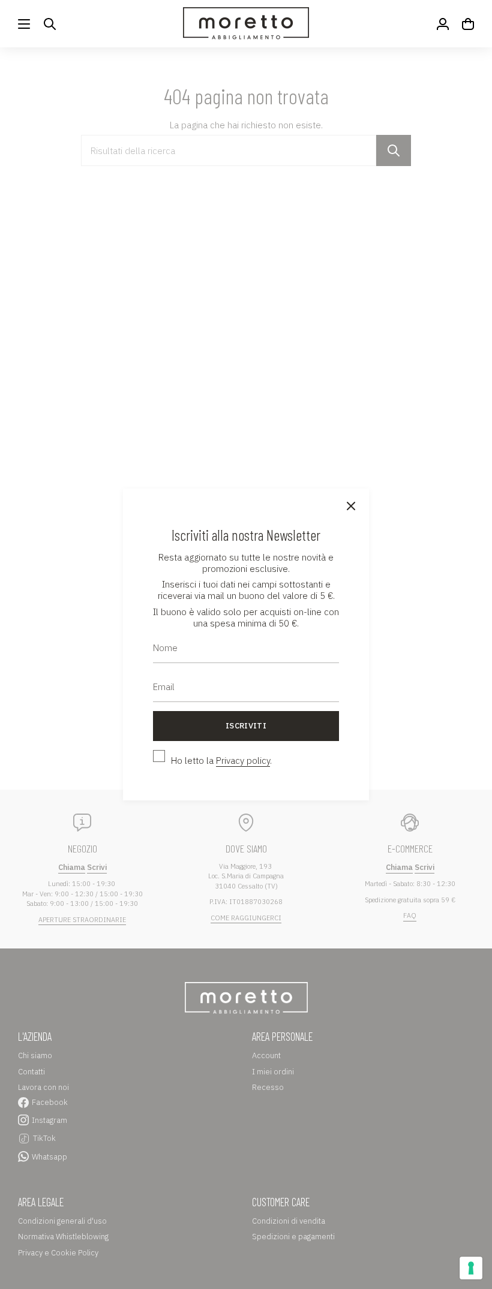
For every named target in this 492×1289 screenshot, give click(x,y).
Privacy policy (243, 760)
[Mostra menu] (24, 23)
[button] (49, 23)
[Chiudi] (351, 507)
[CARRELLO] (468, 23)
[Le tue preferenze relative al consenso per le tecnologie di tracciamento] (471, 1268)
